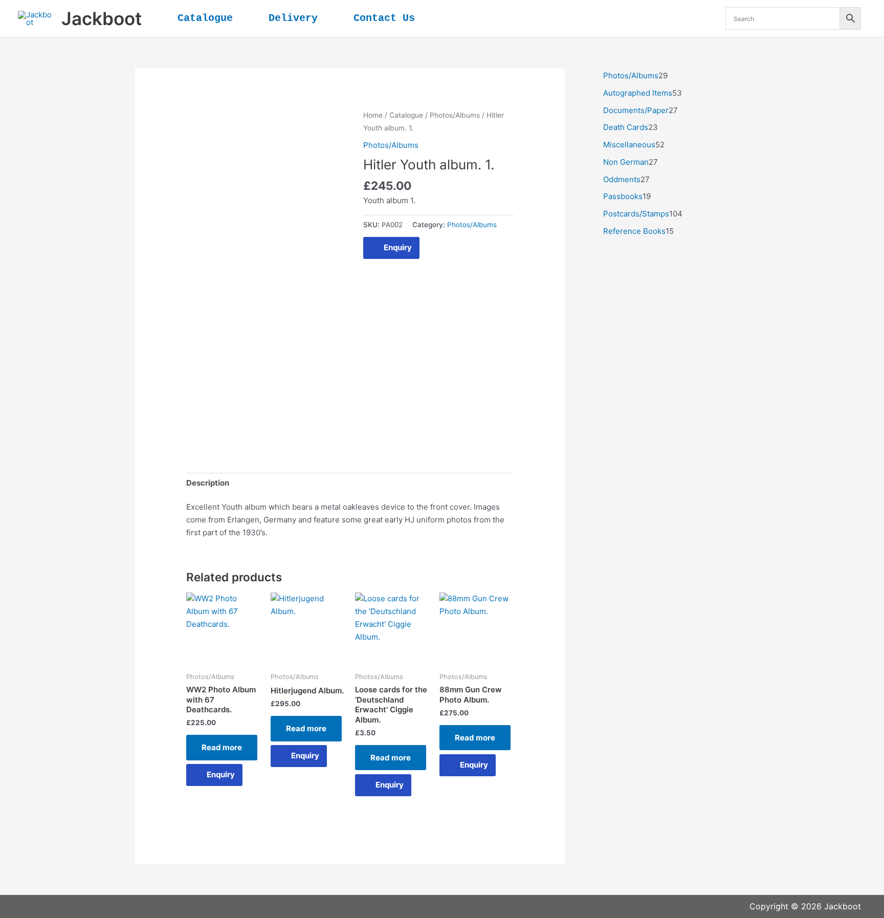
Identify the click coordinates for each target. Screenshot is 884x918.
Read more (222, 747)
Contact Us (384, 18)
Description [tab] (207, 483)
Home (373, 115)
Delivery (293, 18)
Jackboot (101, 18)
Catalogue (205, 18)
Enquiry (398, 247)
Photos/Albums (455, 115)
